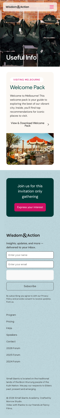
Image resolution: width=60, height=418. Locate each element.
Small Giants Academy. (27, 397)
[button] (52, 7)
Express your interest (30, 207)
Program (11, 314)
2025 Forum (13, 354)
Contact (11, 341)
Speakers (11, 334)
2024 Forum (13, 361)
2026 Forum (13, 348)
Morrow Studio (14, 401)
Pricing (10, 321)
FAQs (9, 328)
